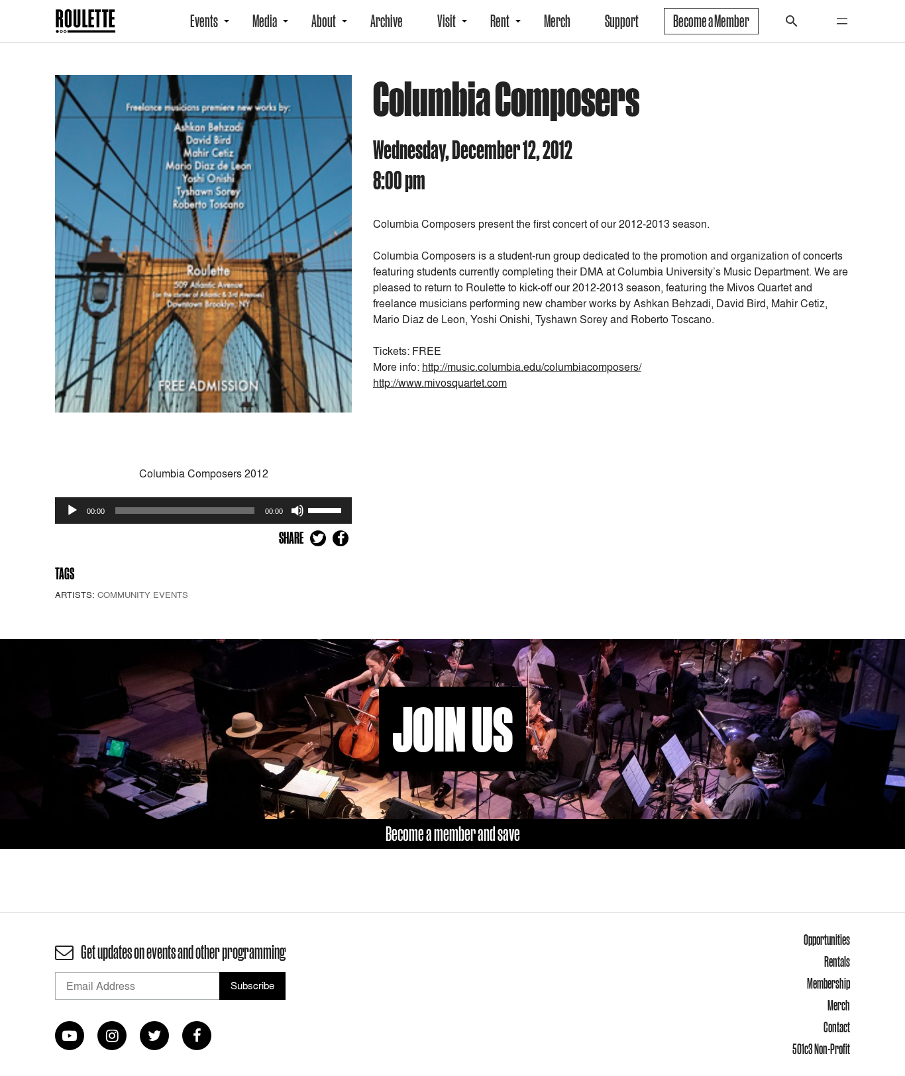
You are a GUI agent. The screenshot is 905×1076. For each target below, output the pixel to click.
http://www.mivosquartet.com (440, 382)
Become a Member (711, 21)
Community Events (142, 595)
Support (622, 21)
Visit (446, 21)
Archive (386, 21)
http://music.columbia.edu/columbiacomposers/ (531, 367)
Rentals (837, 961)
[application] (203, 510)
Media (264, 21)
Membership (828, 983)
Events (204, 21)
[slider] (326, 509)
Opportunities (827, 939)
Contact (837, 1027)
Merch (557, 21)
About (323, 21)
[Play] (72, 510)
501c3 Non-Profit (821, 1048)
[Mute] (297, 510)
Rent (499, 21)
